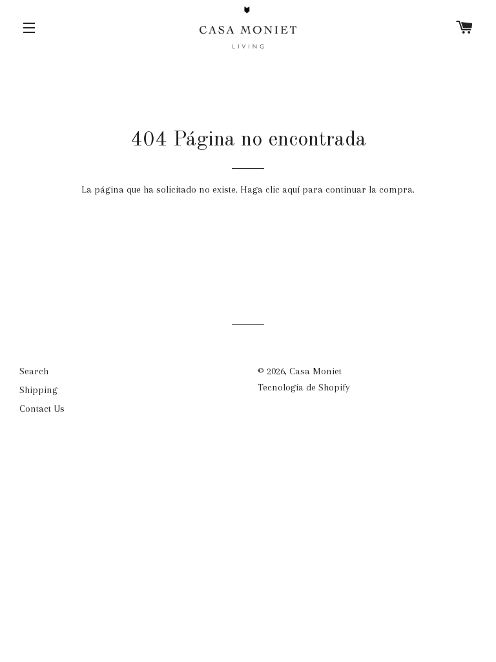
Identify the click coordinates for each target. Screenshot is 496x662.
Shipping (38, 390)
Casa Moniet (315, 371)
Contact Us (42, 408)
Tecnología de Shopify (304, 387)
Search (33, 371)
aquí (291, 189)
